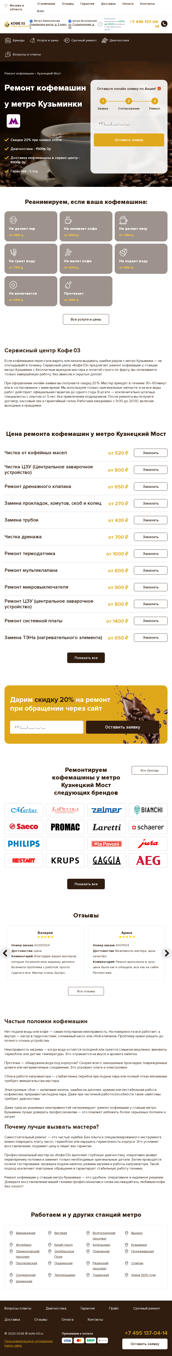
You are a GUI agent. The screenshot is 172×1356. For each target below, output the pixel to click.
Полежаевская (142, 1251)
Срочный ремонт (84, 40)
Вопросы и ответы (27, 54)
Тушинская (101, 1275)
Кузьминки (139, 1245)
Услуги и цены (47, 40)
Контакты (147, 4)
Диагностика (119, 40)
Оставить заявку (129, 140)
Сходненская (26, 1275)
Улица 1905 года (143, 1275)
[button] (166, 953)
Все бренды (150, 770)
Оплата (127, 4)
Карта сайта (13, 1346)
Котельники (101, 1245)
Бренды (18, 40)
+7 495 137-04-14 (144, 24)
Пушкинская (63, 1263)
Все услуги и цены (86, 319)
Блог (40, 11)
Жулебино (24, 1245)
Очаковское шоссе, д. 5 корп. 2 (48, 26)
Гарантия (87, 4)
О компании (46, 4)
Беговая (60, 1233)
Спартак (137, 1263)
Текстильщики (64, 1275)
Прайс (114, 1308)
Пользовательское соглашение (28, 1341)
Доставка (108, 4)
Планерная (101, 1251)
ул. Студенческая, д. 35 (81, 26)
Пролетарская (26, 1263)
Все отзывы (86, 991)
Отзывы (68, 4)
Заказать (151, 453)
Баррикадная (25, 1233)
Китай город (63, 1245)
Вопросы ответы (17, 1308)
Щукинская (24, 1281)
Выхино (137, 1233)
